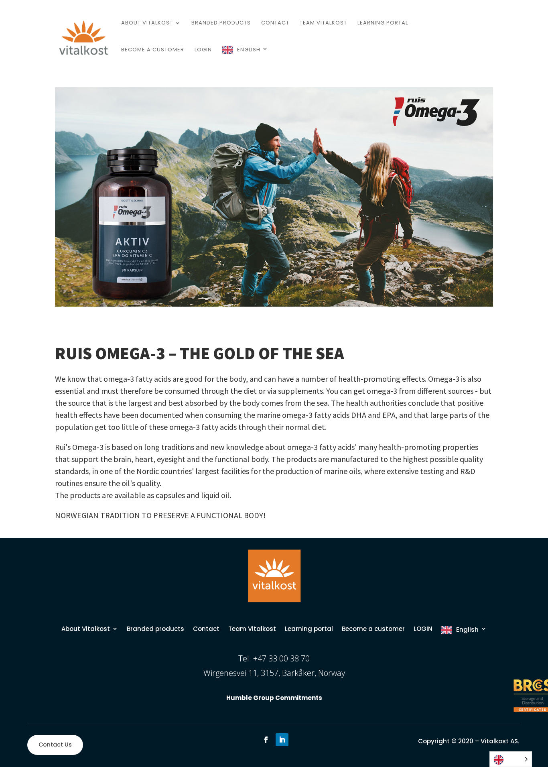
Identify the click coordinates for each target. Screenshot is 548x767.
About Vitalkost (147, 23)
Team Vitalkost (323, 23)
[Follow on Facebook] (266, 739)
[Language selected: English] (510, 759)
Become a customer (152, 50)
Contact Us (55, 745)
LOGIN (203, 50)
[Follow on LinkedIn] (282, 739)
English (248, 49)
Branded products (221, 23)
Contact (275, 23)
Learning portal (382, 23)
